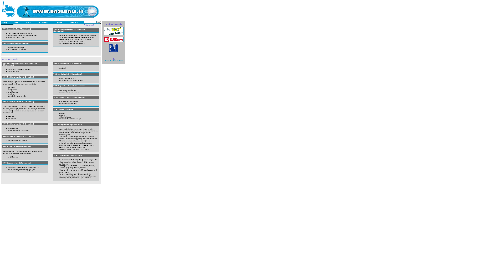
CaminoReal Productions (114, 61)
